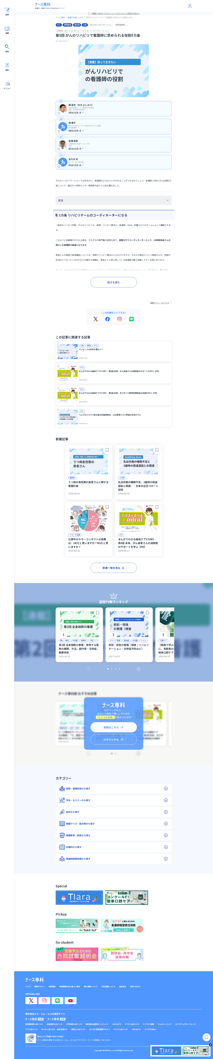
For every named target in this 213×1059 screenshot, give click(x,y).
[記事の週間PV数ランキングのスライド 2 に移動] (111, 669)
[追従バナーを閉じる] (210, 1045)
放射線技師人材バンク (34, 1024)
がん (81, 17)
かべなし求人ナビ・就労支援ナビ (54, 1029)
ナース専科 (60, 17)
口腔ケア (163, 640)
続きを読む (113, 282)
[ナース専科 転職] (34, 1019)
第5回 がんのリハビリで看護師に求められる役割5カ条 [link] (109, 17)
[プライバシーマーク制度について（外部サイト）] (30, 1038)
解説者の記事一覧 (75, 165)
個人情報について (91, 986)
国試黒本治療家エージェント (97, 1024)
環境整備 (67, 24)
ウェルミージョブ (165, 1024)
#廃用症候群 (120, 24)
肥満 (89, 345)
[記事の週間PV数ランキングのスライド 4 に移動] (119, 669)
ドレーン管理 (115, 640)
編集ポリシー (39, 986)
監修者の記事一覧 (75, 148)
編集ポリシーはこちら (159, 303)
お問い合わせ (135, 986)
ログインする (111, 739)
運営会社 (122, 986)
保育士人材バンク (78, 1029)
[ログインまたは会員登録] (190, 6)
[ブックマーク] (58, 344)
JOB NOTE (116, 1024)
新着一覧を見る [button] (111, 568)
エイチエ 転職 (148, 1024)
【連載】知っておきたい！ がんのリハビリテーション (82, 30)
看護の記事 (72, 17)
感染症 (126, 640)
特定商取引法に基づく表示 (69, 986)
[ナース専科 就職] (56, 1019)
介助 (85, 24)
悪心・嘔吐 (64, 640)
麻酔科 (83, 640)
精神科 (72, 477)
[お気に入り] (59, 113)
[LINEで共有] (131, 319)
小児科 (122, 477)
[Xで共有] (95, 319)
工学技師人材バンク (74, 1024)
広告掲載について (108, 986)
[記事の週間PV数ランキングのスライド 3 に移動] (115, 669)
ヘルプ (28, 986)
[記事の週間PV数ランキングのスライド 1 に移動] (108, 669)
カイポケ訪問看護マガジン (99, 1029)
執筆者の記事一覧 (75, 112)
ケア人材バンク (31, 1029)
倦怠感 (77, 24)
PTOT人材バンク (132, 1024)
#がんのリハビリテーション (101, 24)
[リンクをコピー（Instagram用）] (119, 319)
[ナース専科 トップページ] (34, 980)
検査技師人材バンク (54, 1024)
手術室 (75, 640)
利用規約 (52, 986)
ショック (144, 640)
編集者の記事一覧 (75, 130)
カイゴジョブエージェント (185, 1024)
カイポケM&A (150, 1029)
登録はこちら (111, 727)
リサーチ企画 (75, 534)
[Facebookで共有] (107, 319)
